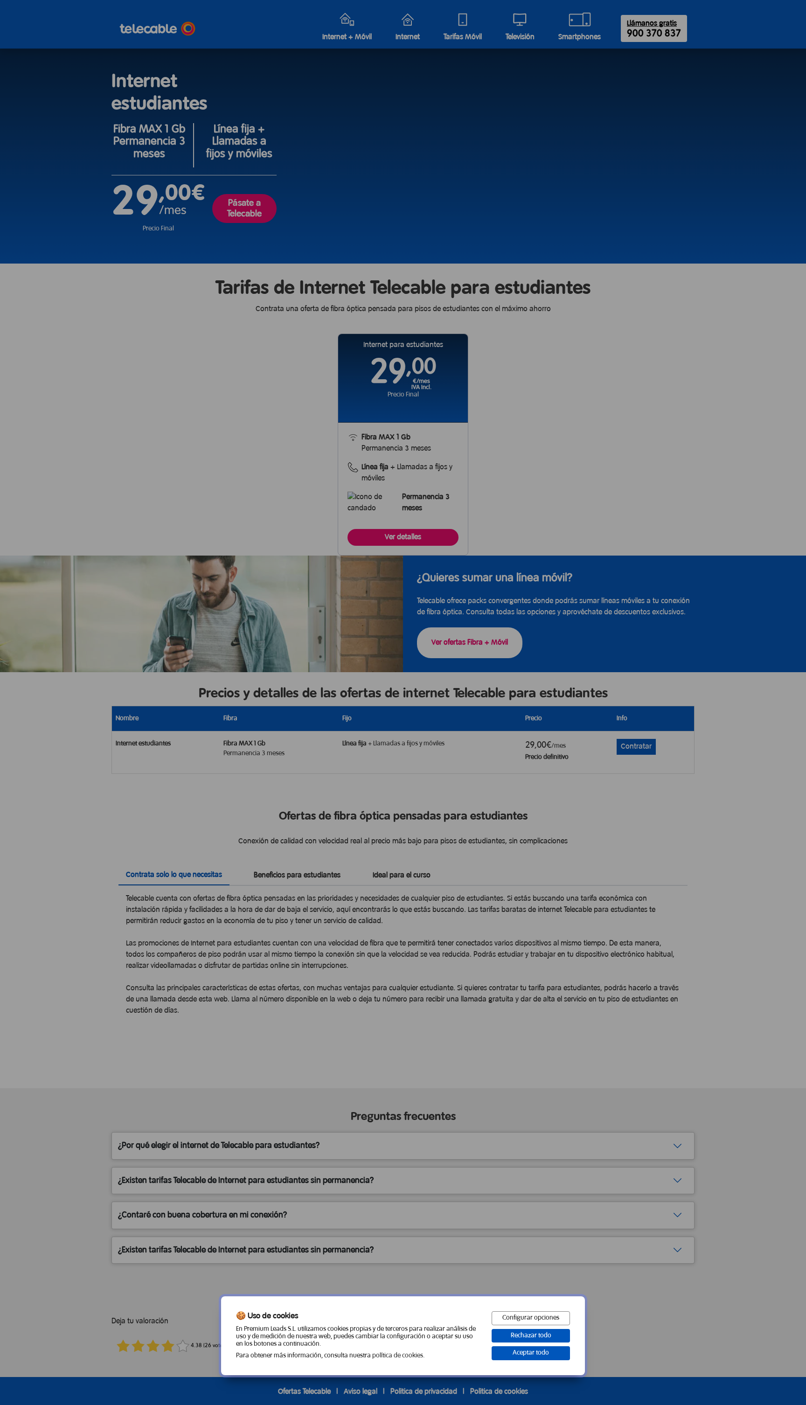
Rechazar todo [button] (531, 1336)
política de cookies (397, 1356)
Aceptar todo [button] (531, 1353)
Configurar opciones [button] (530, 1318)
